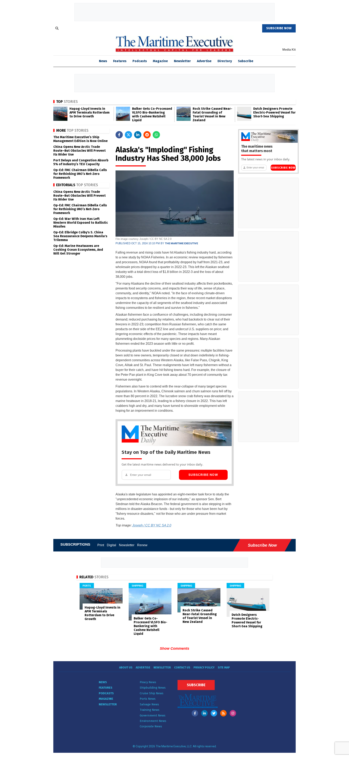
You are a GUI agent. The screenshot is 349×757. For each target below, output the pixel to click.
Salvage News (149, 704)
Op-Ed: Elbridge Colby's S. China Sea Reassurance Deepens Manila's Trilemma (80, 236)
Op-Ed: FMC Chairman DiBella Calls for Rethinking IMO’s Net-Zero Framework (80, 174)
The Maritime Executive (181, 243)
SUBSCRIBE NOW (279, 28)
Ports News (148, 699)
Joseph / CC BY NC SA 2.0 (151, 525)
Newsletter (182, 61)
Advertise (204, 61)
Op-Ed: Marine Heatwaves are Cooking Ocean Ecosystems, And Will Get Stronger (78, 249)
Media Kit (289, 49)
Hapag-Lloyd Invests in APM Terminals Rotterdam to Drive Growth (89, 112)
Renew (142, 545)
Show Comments (174, 648)
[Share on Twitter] (128, 134)
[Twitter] (214, 713)
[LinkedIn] (204, 713)
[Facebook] (195, 713)
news (103, 61)
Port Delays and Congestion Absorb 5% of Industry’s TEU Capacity (80, 162)
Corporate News (151, 726)
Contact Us (182, 667)
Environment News (153, 721)
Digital (111, 545)
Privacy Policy (203, 667)
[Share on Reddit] (147, 134)
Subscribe (245, 61)
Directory (225, 61)
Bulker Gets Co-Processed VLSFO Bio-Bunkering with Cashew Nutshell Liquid (152, 114)
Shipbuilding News (153, 687)
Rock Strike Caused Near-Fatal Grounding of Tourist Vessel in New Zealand (212, 114)
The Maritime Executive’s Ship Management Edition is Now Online (80, 139)
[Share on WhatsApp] (156, 134)
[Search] (57, 28)
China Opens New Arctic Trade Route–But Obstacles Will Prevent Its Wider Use (79, 150)
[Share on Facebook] (119, 134)
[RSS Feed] (223, 713)
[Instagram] (233, 713)
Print (100, 545)
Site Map (224, 667)
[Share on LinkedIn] (137, 134)
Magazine (160, 61)
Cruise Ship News (151, 693)
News (103, 682)
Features (119, 61)
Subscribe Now (203, 474)
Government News (152, 715)
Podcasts (139, 61)
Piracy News (148, 682)
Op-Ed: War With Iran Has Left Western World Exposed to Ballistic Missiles (80, 222)
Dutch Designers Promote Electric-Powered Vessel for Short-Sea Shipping (274, 112)
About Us (125, 667)
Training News (149, 710)
